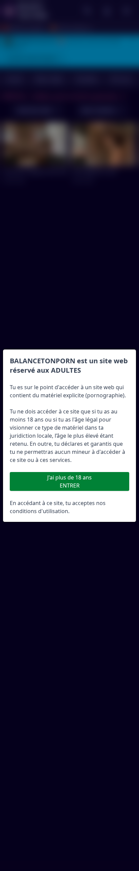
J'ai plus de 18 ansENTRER (69, 481)
